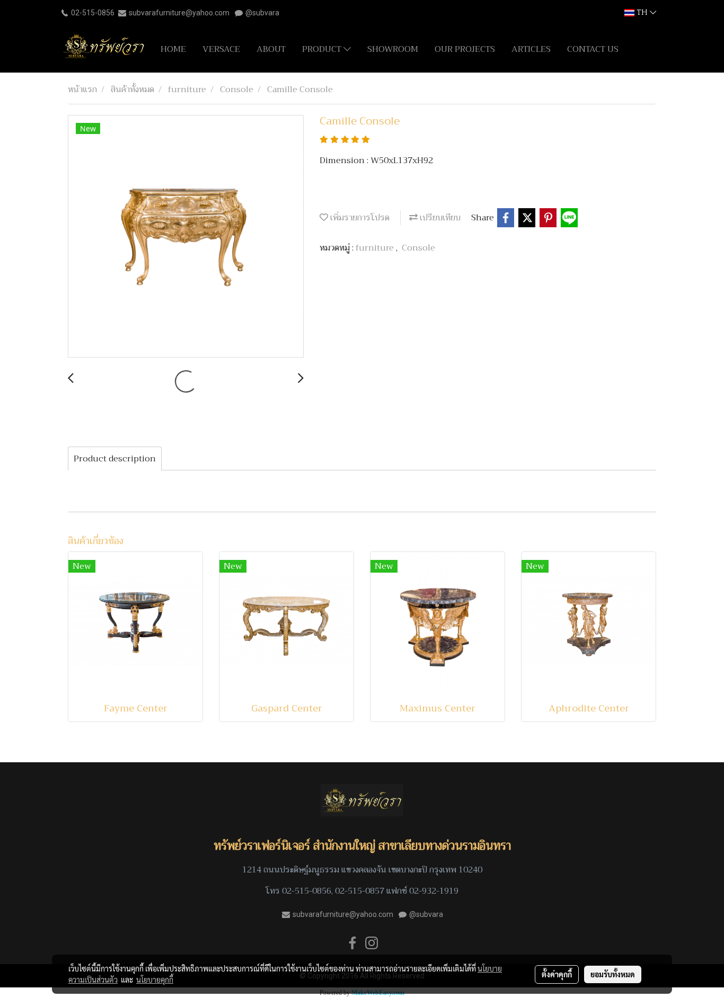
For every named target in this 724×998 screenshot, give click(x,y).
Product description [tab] (115, 458)
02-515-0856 (92, 12)
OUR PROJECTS (465, 49)
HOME (173, 49)
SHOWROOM (392, 49)
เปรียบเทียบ (439, 217)
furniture (376, 247)
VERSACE (221, 49)
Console (418, 247)
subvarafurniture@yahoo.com (179, 12)
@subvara (262, 12)
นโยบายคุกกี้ (154, 979)
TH (642, 12)
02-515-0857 (359, 891)
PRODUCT (322, 49)
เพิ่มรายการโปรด (359, 217)
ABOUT (271, 49)
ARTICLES (531, 49)
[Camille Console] (185, 236)
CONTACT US (593, 49)
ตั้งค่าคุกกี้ (557, 974)
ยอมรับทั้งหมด (612, 974)
